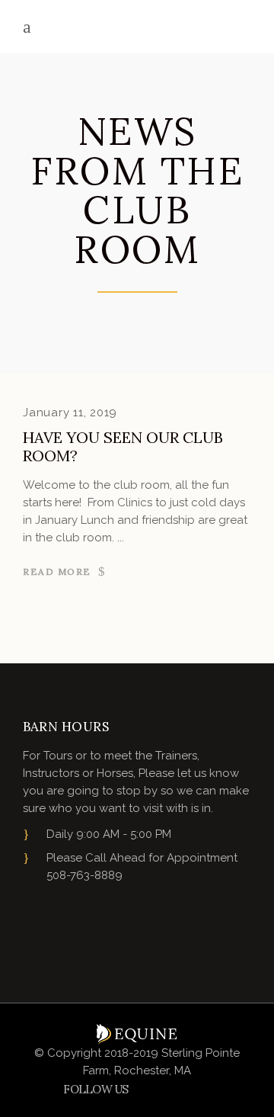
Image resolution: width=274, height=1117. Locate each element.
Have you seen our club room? (123, 446)
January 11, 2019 (70, 412)
